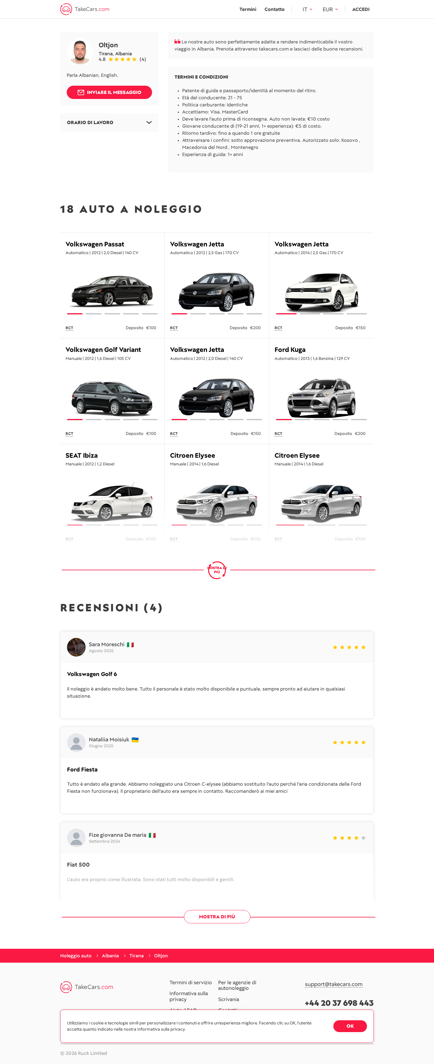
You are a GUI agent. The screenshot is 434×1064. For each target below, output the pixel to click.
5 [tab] (150, 313)
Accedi (361, 9)
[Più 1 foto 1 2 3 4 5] (112, 398)
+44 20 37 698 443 (339, 1003)
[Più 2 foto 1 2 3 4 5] (217, 398)
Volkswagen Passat (95, 244)
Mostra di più (217, 917)
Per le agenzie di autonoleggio (237, 985)
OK (350, 1026)
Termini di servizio (190, 983)
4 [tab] (131, 313)
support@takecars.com (334, 984)
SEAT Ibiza (82, 455)
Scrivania (228, 1000)
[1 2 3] (321, 503)
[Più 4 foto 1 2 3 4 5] (321, 398)
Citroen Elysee (192, 455)
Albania (123, 54)
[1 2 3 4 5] (112, 292)
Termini (247, 9)
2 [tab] (93, 313)
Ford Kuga (290, 349)
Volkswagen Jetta (197, 244)
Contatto (275, 9)
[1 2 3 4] (321, 292)
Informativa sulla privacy (188, 996)
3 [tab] (112, 313)
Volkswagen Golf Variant (103, 349)
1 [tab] (75, 313)
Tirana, (107, 54)
